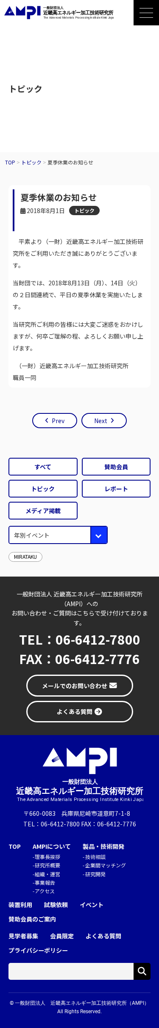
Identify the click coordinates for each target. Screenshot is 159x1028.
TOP (14, 846)
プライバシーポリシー (38, 950)
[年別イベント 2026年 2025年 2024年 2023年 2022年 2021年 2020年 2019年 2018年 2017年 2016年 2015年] (58, 535)
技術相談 (95, 856)
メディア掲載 (43, 510)
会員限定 (62, 936)
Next (100, 420)
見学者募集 (23, 936)
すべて (42, 466)
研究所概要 (47, 865)
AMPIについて (52, 846)
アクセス (45, 890)
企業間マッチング (105, 865)
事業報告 (45, 882)
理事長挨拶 (47, 856)
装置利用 (20, 905)
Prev (58, 420)
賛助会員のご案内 (32, 919)
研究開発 (95, 874)
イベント (91, 905)
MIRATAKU (25, 556)
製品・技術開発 (103, 846)
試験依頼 (56, 905)
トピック (84, 210)
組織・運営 (47, 874)
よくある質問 (103, 936)
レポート (116, 488)
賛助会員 (116, 466)
